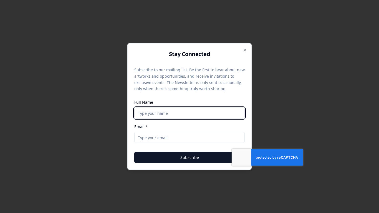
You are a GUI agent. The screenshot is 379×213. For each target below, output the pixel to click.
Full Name (143, 102)
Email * (141, 126)
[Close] (244, 50)
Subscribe (189, 157)
